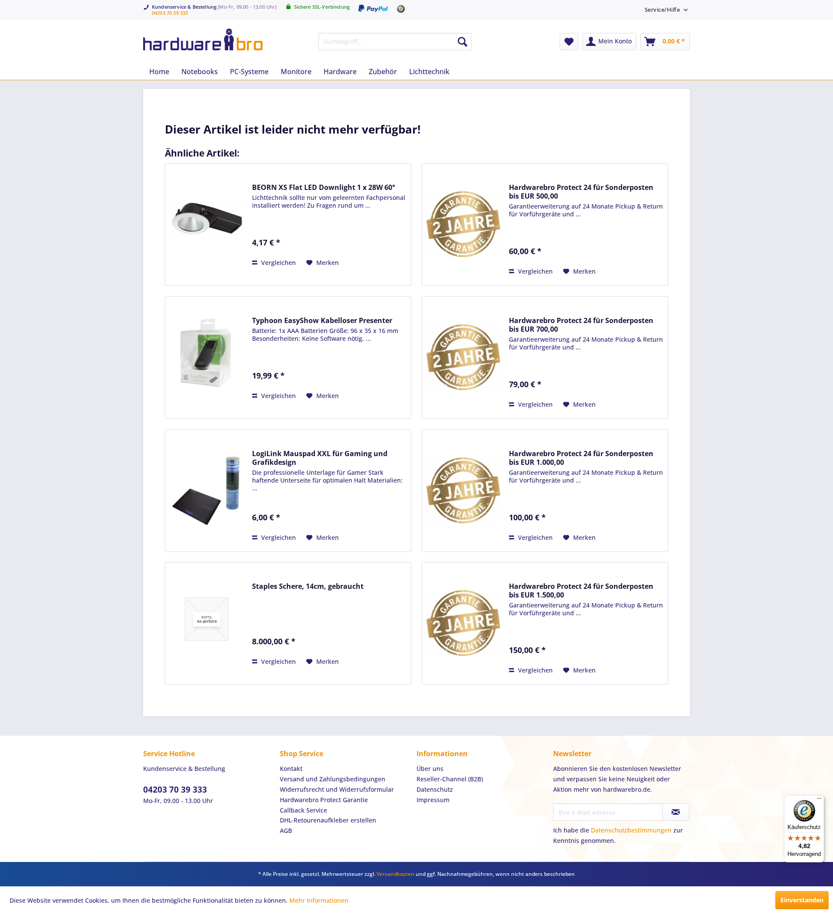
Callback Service (303, 810)
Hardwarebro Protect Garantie (324, 800)
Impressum (432, 800)
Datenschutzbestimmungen (631, 830)
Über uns (429, 768)
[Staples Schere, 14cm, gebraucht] (206, 619)
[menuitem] (663, 9)
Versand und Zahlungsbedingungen (332, 779)
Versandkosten (395, 874)
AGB (286, 830)
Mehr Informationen (318, 900)
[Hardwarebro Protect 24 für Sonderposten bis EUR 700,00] (463, 357)
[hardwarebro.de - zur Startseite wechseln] (202, 39)
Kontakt (291, 768)
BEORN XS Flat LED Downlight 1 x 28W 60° (323, 187)
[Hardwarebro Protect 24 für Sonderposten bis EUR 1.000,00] (463, 490)
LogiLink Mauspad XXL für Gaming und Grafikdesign (319, 458)
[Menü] (819, 800)
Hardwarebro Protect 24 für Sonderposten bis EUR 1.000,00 (581, 458)
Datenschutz (434, 789)
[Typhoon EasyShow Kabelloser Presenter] (206, 353)
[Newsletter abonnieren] (675, 812)
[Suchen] (462, 41)
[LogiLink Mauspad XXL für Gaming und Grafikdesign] (206, 490)
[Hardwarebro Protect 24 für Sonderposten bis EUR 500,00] (463, 224)
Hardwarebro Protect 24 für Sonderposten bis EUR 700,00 (581, 324)
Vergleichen (277, 262)
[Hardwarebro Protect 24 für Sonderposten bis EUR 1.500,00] (463, 623)
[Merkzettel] (569, 41)
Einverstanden (802, 900)
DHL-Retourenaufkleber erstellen (328, 820)
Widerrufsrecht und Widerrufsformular (337, 789)
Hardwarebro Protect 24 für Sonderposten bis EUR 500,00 (581, 191)
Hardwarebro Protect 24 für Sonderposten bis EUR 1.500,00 (581, 590)
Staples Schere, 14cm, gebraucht (308, 586)
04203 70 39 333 (170, 13)
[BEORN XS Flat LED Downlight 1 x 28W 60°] (206, 220)
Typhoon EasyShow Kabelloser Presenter (322, 320)
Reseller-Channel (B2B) (449, 779)
